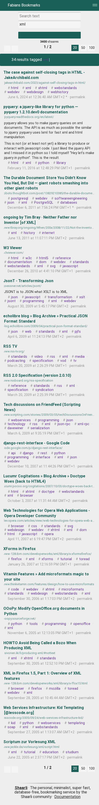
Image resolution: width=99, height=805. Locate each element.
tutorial (66, 559)
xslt (82, 297)
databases (68, 203)
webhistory (59, 92)
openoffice (81, 624)
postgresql (19, 198)
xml (45, 60)
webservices (21, 420)
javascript (70, 266)
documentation (19, 262)
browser (26, 495)
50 (83, 48)
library (61, 163)
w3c (28, 258)
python (43, 163)
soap (11, 727)
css (34, 526)
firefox (16, 559)
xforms (47, 559)
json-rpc (63, 424)
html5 (43, 258)
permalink (46, 97)
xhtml (42, 88)
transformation (60, 297)
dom (42, 262)
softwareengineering (71, 198)
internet (48, 233)
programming (33, 301)
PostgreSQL (43, 203)
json (10, 203)
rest (44, 453)
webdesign (35, 92)
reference (63, 258)
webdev (13, 92)
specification (42, 361)
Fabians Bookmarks (23, 5)
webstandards (65, 88)
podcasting (16, 361)
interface (43, 457)
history (29, 233)
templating (76, 723)
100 (92, 48)
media (80, 357)
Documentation (67, 796)
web (28, 332)
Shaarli (21, 788)
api (13, 453)
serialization (40, 428)
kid (13, 723)
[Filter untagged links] (7, 48)
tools (33, 624)
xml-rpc (83, 424)
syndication (44, 390)
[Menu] (95, 6)
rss (52, 357)
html (14, 88)
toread (84, 559)
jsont (11, 301)
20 (75, 48)
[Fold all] (15, 48)
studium (72, 752)
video (38, 357)
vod (63, 361)
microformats (73, 589)
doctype (48, 492)
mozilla (54, 689)
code (15, 589)
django (28, 453)
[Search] (49, 35)
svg (53, 266)
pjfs (78, 332)
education (50, 752)
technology (16, 424)
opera (49, 534)
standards (81, 262)
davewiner (15, 428)
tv (74, 361)
